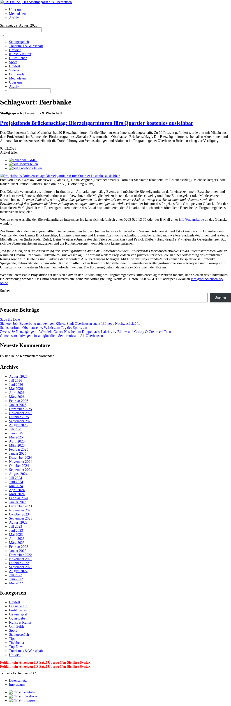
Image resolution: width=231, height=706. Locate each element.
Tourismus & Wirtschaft (26, 46)
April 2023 (17, 538)
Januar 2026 (17, 405)
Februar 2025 (18, 449)
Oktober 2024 (19, 466)
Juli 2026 (15, 380)
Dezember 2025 (20, 409)
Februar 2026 (18, 401)
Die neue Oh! (18, 606)
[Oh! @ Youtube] (22, 692)
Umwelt (15, 50)
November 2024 (20, 461)
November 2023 (20, 510)
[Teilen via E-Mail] (23, 160)
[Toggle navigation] (2, 35)
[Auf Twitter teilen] (23, 164)
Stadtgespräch (19, 42)
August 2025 (18, 425)
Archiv (14, 18)
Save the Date (10, 319)
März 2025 (17, 445)
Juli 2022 (15, 575)
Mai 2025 (16, 437)
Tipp (12, 638)
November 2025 (20, 413)
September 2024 (20, 470)
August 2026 (18, 376)
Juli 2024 (15, 478)
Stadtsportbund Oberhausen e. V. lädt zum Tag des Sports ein (43, 327)
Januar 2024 (17, 502)
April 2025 (17, 441)
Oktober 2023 (19, 514)
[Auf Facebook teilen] (25, 168)
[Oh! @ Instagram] (23, 700)
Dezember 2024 (20, 457)
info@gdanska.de (191, 219)
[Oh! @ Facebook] (23, 696)
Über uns (15, 9)
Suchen (5, 291)
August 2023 (18, 522)
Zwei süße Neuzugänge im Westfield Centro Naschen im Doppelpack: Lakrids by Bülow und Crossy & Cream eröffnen (85, 332)
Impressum (17, 684)
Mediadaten (17, 14)
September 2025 (20, 421)
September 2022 (20, 567)
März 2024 (17, 494)
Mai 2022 (16, 583)
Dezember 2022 (20, 555)
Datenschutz (18, 680)
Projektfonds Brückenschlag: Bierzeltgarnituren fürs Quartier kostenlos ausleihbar (96, 123)
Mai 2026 (16, 388)
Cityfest (14, 66)
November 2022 (20, 559)
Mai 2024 (16, 486)
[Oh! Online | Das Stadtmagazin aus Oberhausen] (36, 2)
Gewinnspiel (18, 614)
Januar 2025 (17, 453)
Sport (13, 62)
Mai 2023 (16, 534)
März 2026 (17, 397)
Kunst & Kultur (20, 54)
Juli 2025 (15, 429)
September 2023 (20, 518)
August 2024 (18, 474)
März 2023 (17, 543)
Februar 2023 (18, 547)
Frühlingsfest (18, 610)
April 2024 (17, 490)
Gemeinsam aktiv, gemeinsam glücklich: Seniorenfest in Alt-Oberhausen (51, 336)
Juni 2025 (16, 433)
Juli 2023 (15, 526)
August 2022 (18, 571)
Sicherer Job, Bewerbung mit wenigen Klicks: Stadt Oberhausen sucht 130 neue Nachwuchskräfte (70, 323)
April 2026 (17, 393)
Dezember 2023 (20, 506)
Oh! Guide (16, 74)
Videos (14, 70)
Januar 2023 (17, 551)
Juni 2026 (16, 384)
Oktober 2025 (19, 417)
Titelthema (16, 643)
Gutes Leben (18, 58)
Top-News (16, 647)
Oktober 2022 (19, 563)
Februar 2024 (18, 498)
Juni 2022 (16, 579)
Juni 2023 (16, 530)
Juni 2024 (16, 482)
